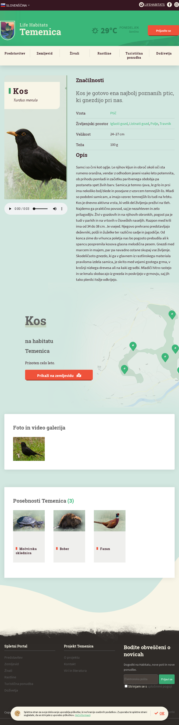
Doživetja (164, 53)
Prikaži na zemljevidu (55, 375)
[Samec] (29, 439)
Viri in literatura (75, 670)
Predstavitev (15, 53)
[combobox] (15, 5)
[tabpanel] (29, 536)
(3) (70, 500)
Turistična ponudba (134, 55)
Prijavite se (163, 31)
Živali (74, 53)
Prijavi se (166, 679)
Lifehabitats (154, 4)
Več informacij (83, 715)
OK (162, 713)
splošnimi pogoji (160, 686)
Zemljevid (45, 53)
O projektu (72, 657)
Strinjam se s (150, 686)
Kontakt (70, 664)
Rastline (104, 53)
